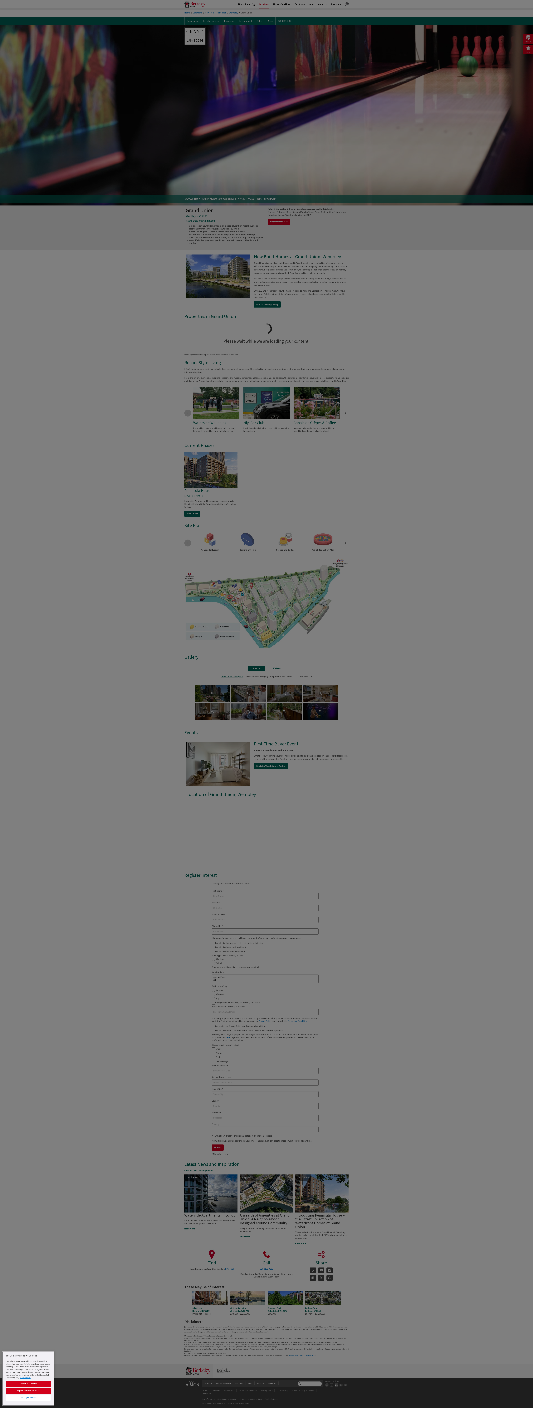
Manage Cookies (28, 1397)
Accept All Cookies (28, 1383)
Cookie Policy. (25, 1377)
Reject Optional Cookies (28, 1390)
